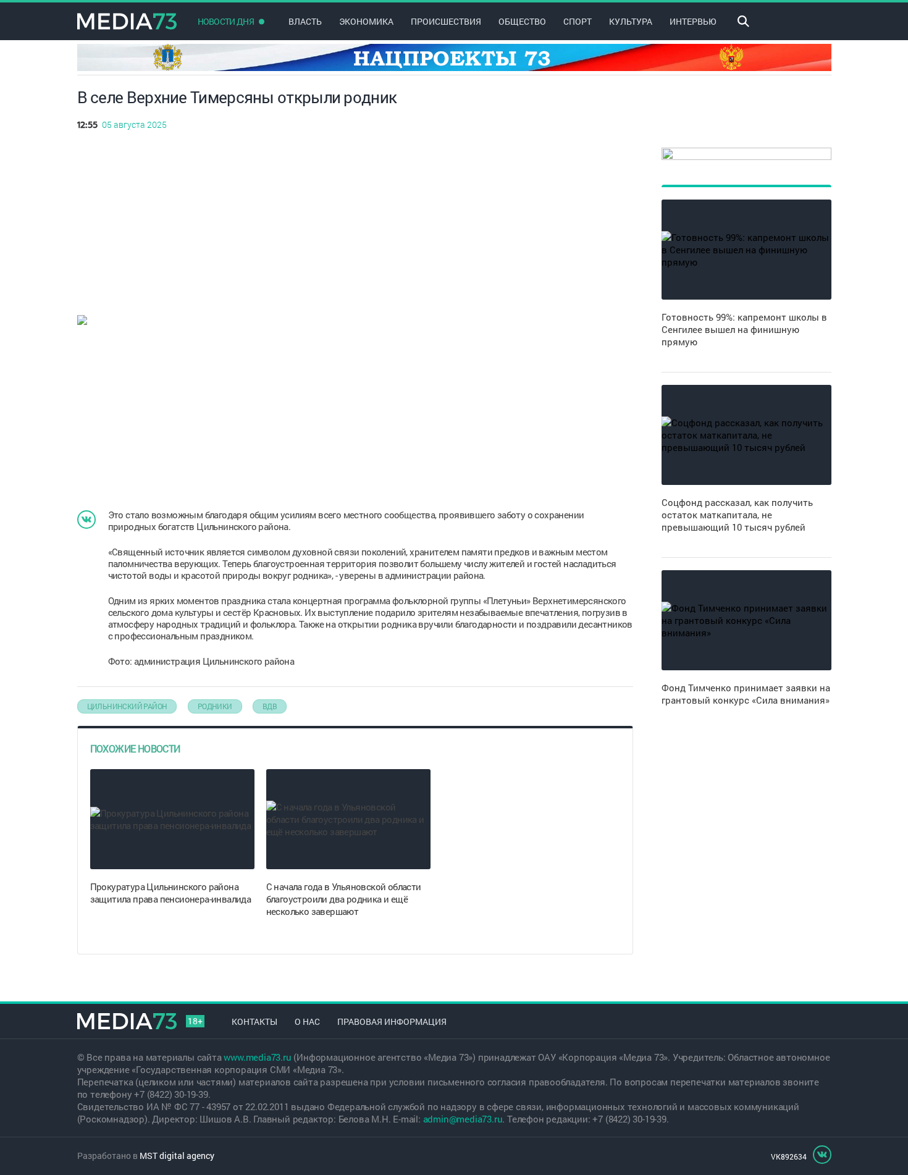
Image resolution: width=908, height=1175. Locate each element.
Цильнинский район (127, 706)
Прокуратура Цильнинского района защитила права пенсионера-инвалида (170, 892)
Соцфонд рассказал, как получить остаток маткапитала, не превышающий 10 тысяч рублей (737, 514)
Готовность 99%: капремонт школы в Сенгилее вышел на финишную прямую (744, 329)
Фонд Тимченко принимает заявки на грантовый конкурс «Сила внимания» (746, 693)
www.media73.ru (257, 1057)
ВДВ (270, 706)
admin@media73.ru (463, 1119)
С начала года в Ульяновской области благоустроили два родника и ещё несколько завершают (343, 898)
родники (215, 706)
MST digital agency (177, 1155)
